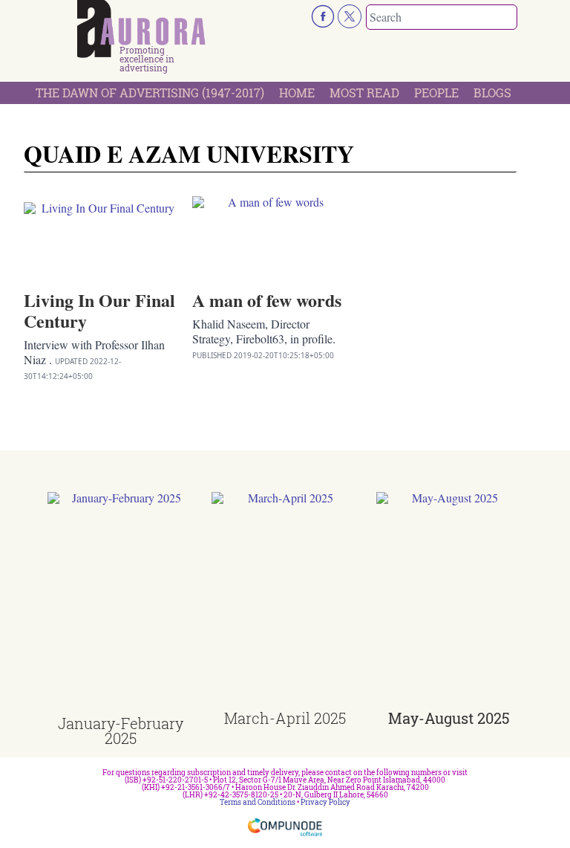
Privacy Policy (325, 802)
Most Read (364, 92)
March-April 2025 (285, 718)
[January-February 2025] (121, 604)
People (436, 92)
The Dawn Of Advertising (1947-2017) (150, 92)
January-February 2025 (120, 730)
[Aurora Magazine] (141, 29)
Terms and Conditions (257, 802)
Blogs (492, 92)
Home (297, 92)
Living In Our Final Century (99, 310)
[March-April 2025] (285, 601)
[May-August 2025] (449, 601)
